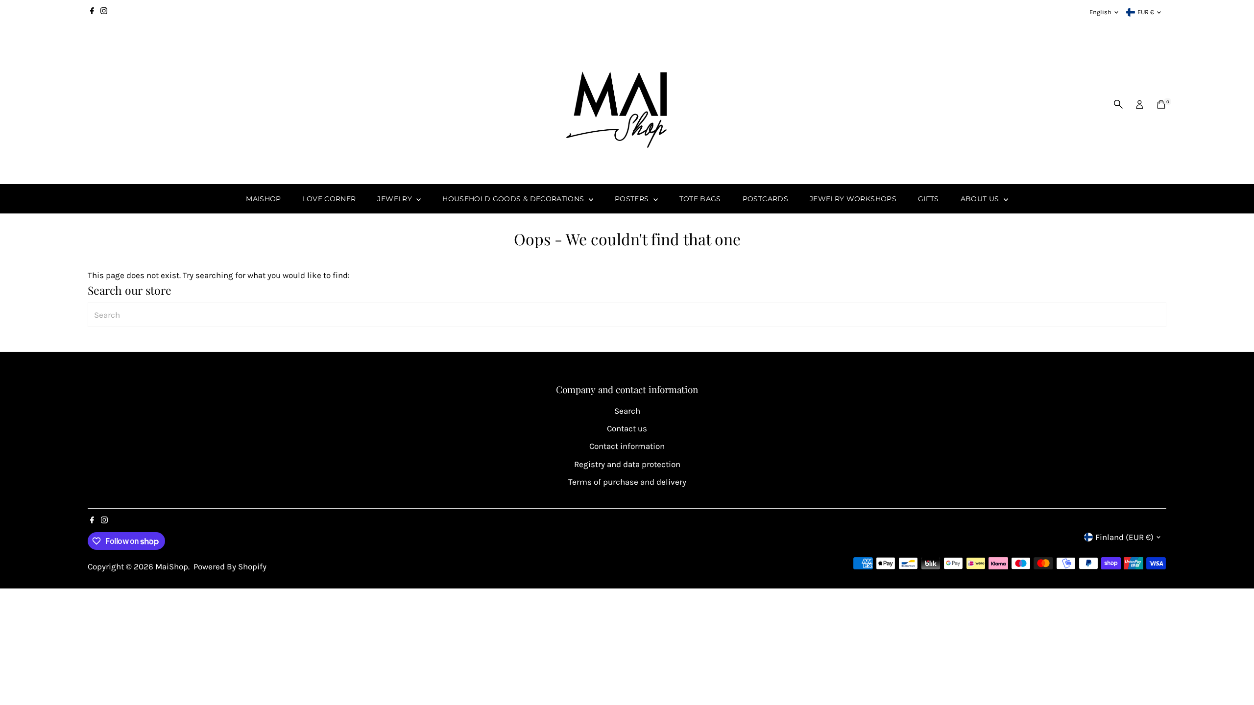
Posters (633, 198)
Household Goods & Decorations (514, 198)
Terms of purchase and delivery (627, 482)
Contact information (627, 446)
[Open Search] (1118, 104)
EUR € (1145, 12)
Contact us (627, 428)
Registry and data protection (627, 464)
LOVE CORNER (329, 198)
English (1100, 12)
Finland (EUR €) (1124, 537)
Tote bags (700, 198)
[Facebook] (92, 12)
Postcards (765, 198)
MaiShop (263, 198)
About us (981, 198)
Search (627, 411)
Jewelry (395, 198)
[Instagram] (104, 12)
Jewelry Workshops (853, 198)
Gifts (928, 198)
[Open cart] (1161, 104)
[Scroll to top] (1234, 678)
